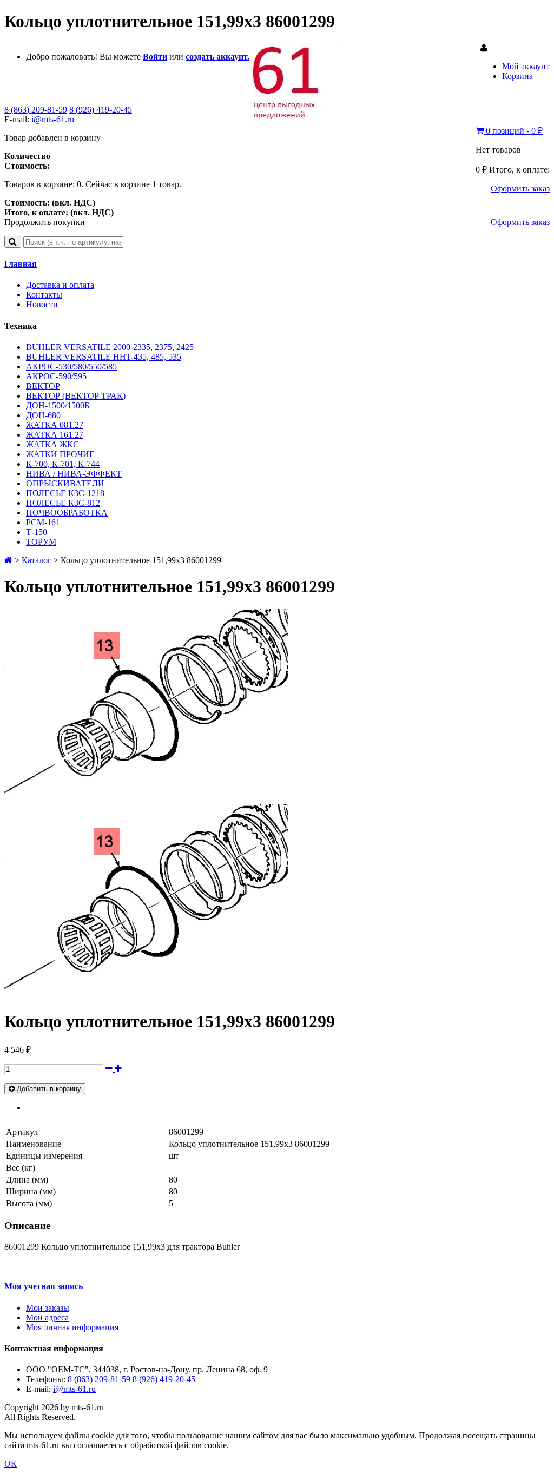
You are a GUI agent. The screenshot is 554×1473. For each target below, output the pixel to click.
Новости (42, 304)
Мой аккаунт (526, 66)
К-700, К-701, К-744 (63, 463)
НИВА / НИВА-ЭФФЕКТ (74, 473)
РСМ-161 (43, 522)
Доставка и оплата (60, 284)
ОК (10, 1463)
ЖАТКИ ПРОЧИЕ (60, 454)
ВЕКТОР (43, 386)
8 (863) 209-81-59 (35, 109)
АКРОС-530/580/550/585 (71, 366)
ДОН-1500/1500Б (57, 405)
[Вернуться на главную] (8, 560)
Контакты (44, 294)
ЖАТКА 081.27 (54, 425)
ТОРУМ (41, 541)
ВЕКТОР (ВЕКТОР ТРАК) (76, 395)
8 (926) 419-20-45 (100, 109)
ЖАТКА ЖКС (52, 444)
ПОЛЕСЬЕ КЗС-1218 (65, 493)
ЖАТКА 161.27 (54, 434)
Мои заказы (47, 1307)
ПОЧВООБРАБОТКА (67, 512)
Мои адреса (47, 1317)
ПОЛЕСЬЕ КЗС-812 (63, 502)
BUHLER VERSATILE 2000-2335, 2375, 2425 (110, 347)
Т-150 (36, 532)
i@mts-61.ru (52, 119)
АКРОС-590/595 (56, 376)
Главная (20, 263)
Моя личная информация (72, 1327)
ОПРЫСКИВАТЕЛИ (65, 483)
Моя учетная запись (43, 1286)
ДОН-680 (43, 415)
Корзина (517, 76)
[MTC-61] (293, 118)
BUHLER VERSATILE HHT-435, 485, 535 (103, 356)
